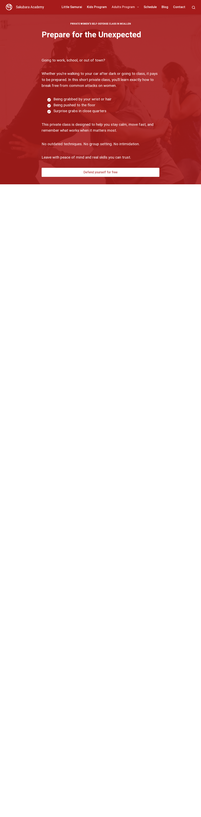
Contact (179, 7)
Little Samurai (72, 7)
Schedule (150, 7)
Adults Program (123, 7)
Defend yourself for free (100, 172)
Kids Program (97, 7)
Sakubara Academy (30, 7)
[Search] (193, 7)
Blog (165, 7)
